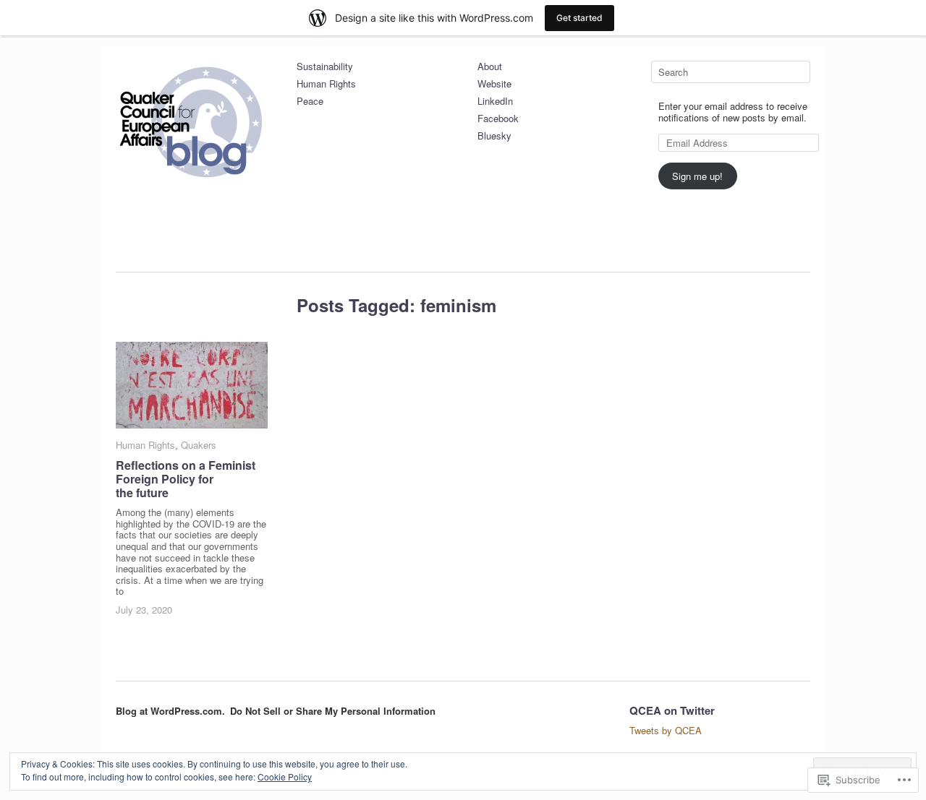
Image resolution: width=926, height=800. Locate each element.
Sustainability (325, 67)
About (489, 67)
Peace (310, 101)
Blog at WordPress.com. (170, 711)
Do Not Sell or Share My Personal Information (333, 711)
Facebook (498, 119)
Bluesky (494, 136)
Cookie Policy (285, 776)
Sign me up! (697, 176)
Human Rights (326, 84)
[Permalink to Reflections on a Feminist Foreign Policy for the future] (192, 385)
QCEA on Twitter (672, 710)
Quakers (198, 445)
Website (494, 84)
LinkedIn (495, 101)
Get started (579, 17)
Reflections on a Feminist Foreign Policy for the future (185, 479)
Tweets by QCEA (665, 730)
